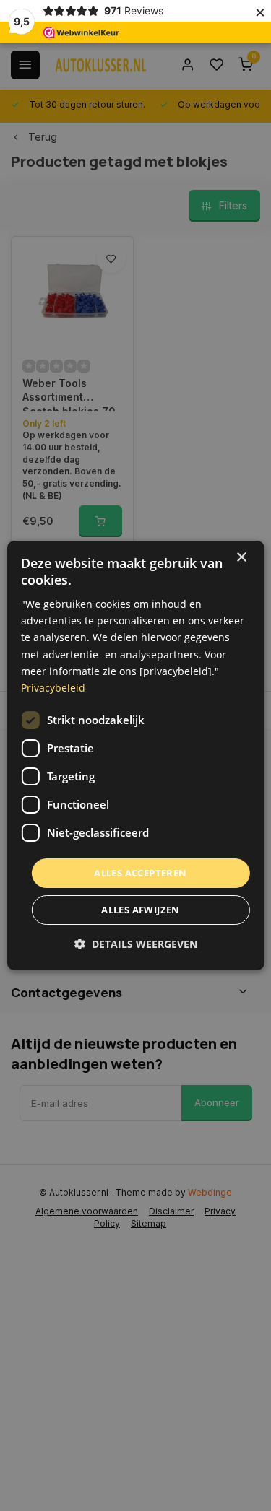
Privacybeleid (53, 687)
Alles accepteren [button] (140, 872)
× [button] (241, 557)
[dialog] (135, 756)
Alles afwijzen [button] (140, 909)
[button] (135, 944)
